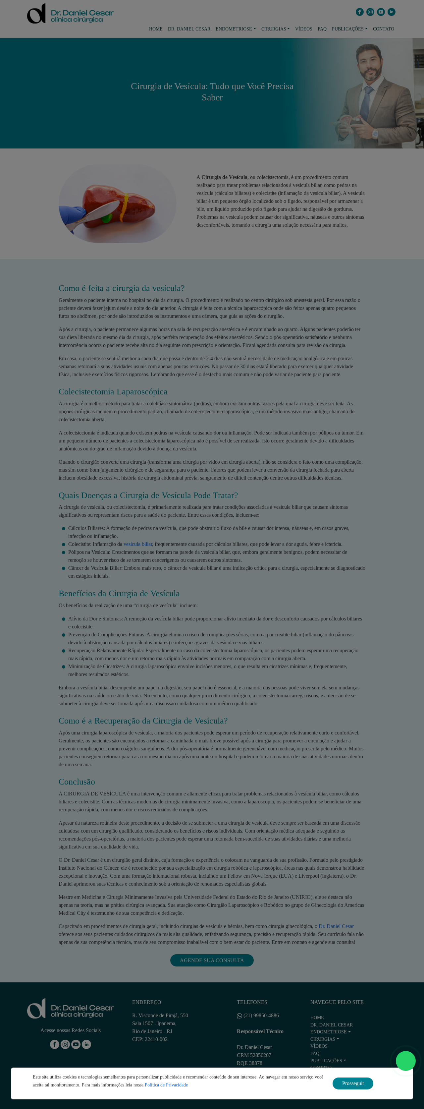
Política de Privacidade (166, 1084)
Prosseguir (353, 1083)
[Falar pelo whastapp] (406, 1061)
